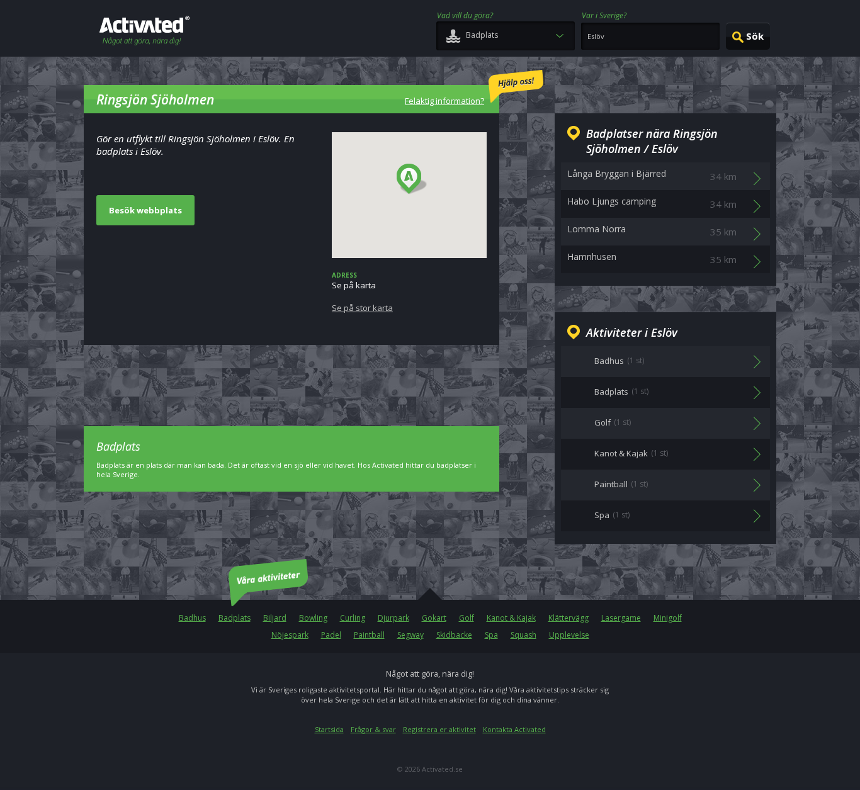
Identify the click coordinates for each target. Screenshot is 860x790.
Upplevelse (569, 634)
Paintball (369, 634)
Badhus (192, 617)
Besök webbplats (145, 210)
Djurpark (393, 617)
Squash (523, 634)
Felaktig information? (444, 100)
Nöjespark (289, 634)
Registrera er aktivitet (439, 729)
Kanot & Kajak (511, 617)
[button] (412, 179)
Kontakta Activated (514, 729)
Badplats (234, 617)
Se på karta (362, 292)
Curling (352, 617)
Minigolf (667, 617)
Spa (491, 634)
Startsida (329, 729)
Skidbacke (454, 634)
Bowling (313, 617)
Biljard (274, 617)
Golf (466, 617)
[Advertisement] (291, 376)
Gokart (434, 617)
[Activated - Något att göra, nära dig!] (144, 32)
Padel (331, 634)
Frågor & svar (373, 729)
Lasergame (621, 617)
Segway (410, 634)
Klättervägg (568, 617)
